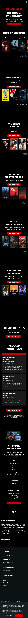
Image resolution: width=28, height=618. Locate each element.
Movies (4, 578)
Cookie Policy (11, 612)
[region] (14, 610)
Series (4, 580)
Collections (5, 585)
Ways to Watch (6, 570)
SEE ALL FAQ (5, 539)
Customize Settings (9, 615)
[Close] (25, 604)
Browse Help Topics (8, 562)
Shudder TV (6, 583)
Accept (18, 615)
